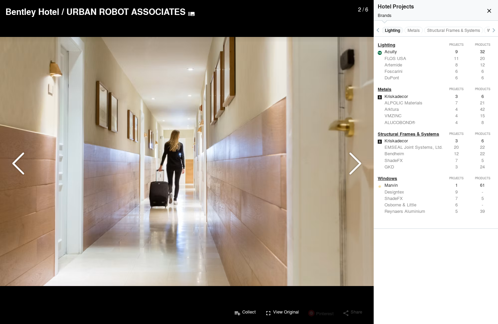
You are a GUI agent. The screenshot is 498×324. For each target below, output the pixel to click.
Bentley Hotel (32, 11)
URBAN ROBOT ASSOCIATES (126, 11)
